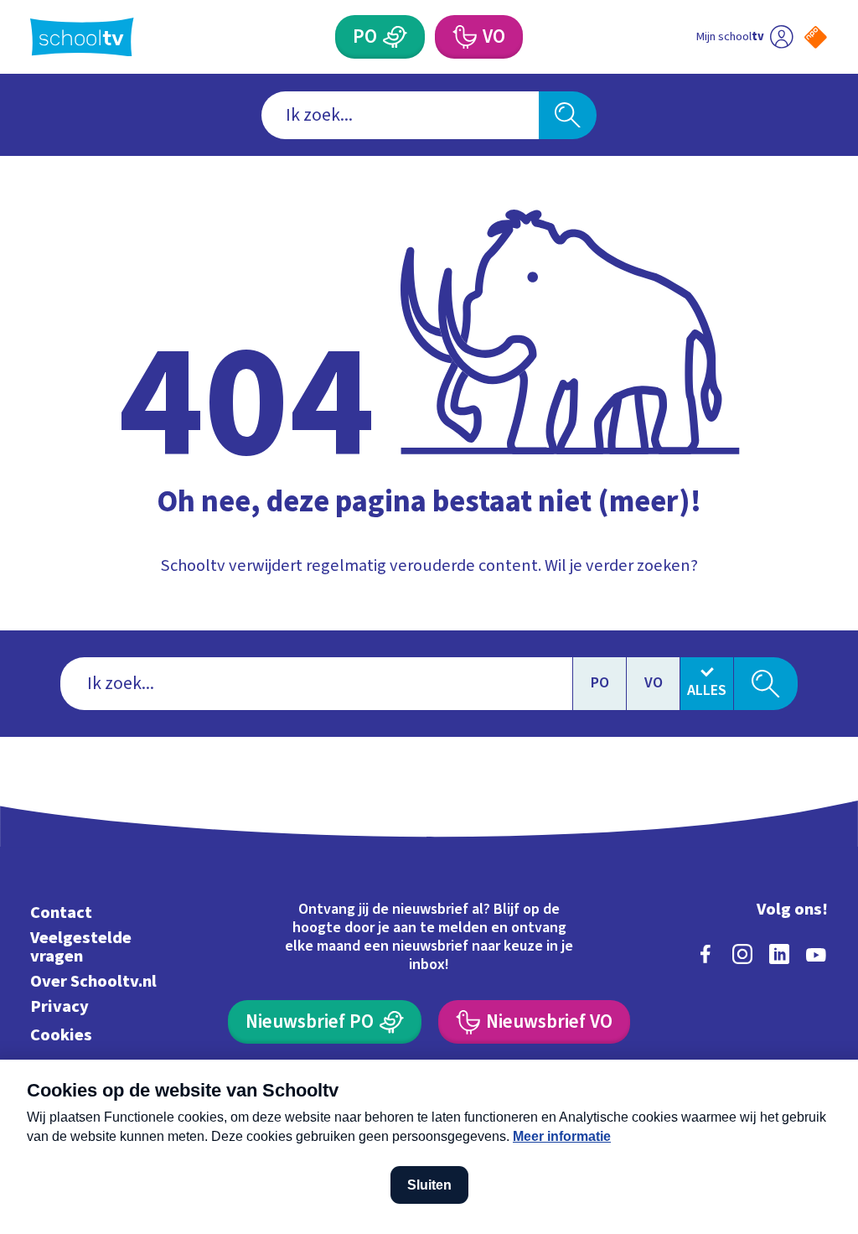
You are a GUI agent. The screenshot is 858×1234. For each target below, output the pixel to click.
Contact (61, 912)
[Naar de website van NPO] (816, 37)
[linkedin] (779, 954)
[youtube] (816, 954)
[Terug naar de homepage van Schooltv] (82, 37)
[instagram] (742, 954)
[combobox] (400, 115)
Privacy (59, 1006)
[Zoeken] (567, 115)
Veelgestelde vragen (81, 947)
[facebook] (705, 954)
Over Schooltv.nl (93, 981)
